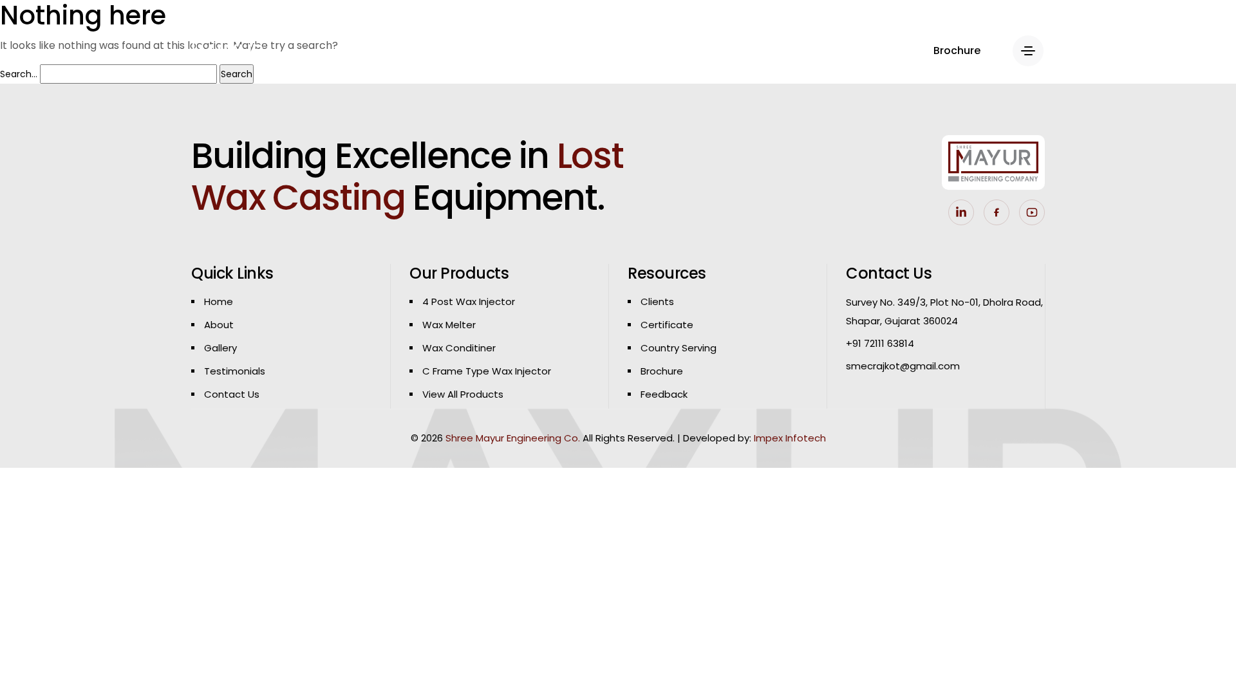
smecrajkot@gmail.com (903, 366)
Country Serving (678, 348)
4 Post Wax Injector (468, 301)
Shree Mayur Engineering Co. (512, 438)
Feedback (664, 394)
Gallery (220, 348)
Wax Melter (449, 324)
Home (218, 301)
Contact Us (231, 394)
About (219, 324)
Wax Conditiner (459, 348)
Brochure (662, 371)
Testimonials (234, 371)
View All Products (462, 394)
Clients (657, 301)
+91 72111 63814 (880, 343)
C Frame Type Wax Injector (486, 371)
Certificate (667, 324)
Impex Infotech (790, 438)
